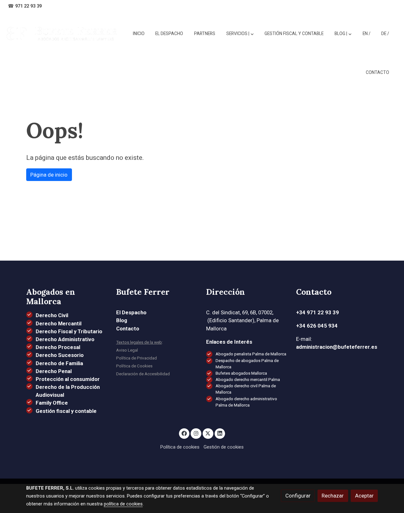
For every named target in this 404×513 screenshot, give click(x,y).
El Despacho (131, 312)
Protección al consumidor (68, 379)
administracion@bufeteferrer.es (336, 347)
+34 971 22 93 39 (317, 312)
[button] (343, 34)
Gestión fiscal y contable (66, 411)
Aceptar (364, 495)
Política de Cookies (134, 366)
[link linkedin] (220, 433)
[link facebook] (184, 433)
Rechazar (333, 495)
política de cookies (123, 504)
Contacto (127, 328)
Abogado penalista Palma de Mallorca (251, 354)
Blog (121, 320)
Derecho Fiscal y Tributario (69, 331)
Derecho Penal (54, 371)
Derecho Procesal (58, 347)
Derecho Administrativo (65, 339)
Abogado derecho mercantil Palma (248, 379)
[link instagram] (196, 433)
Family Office (52, 403)
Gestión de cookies (224, 447)
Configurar (298, 495)
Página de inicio (49, 175)
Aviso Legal (127, 350)
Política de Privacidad (136, 358)
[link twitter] (208, 433)
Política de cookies (179, 447)
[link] (62, 33)
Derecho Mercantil (58, 323)
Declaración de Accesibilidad (143, 373)
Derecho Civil (52, 315)
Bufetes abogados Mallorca (241, 373)
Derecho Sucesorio (60, 355)
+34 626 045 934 (317, 326)
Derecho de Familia (59, 363)
